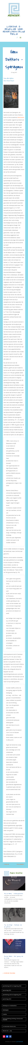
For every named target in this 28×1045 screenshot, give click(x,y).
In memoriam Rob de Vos (9, 1026)
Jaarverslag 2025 (7, 990)
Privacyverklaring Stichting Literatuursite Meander (13, 1019)
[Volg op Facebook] (10, 1036)
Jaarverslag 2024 (7, 999)
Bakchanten (21, 117)
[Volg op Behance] (7, 1036)
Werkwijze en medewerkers (10, 1005)
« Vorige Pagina (9, 973)
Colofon (5, 1014)
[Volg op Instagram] (4, 1036)
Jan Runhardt (19, 1041)
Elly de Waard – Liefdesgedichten (13, 893)
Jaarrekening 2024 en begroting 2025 (12, 994)
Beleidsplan (6, 1010)
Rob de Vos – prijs (7, 1030)
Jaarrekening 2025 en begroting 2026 (12, 986)
